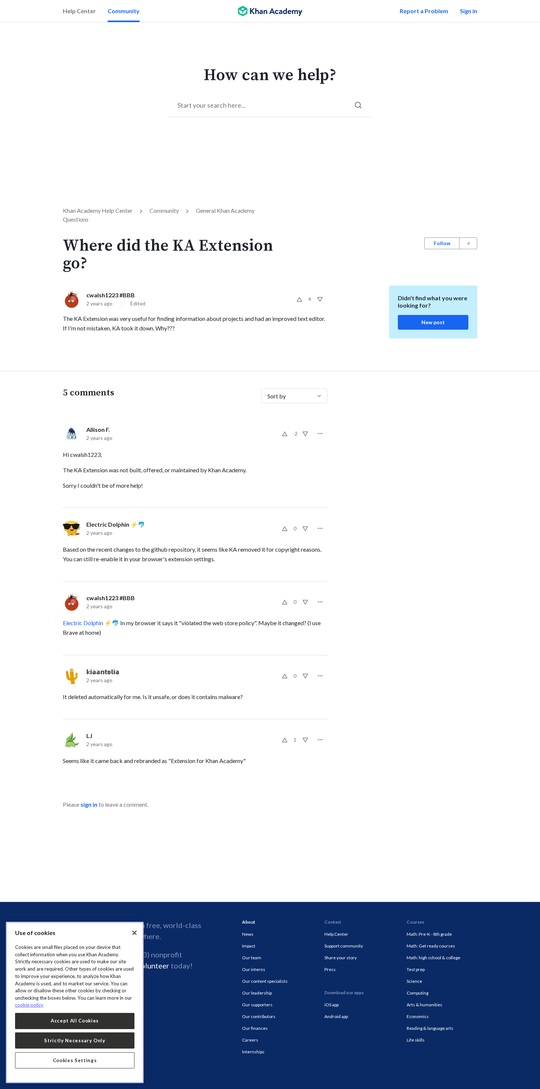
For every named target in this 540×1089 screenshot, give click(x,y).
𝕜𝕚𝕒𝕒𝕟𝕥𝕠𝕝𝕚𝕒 (102, 671)
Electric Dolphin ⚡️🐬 (115, 524)
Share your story (340, 957)
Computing (417, 993)
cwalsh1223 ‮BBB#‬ (110, 294)
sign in (88, 804)
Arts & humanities (424, 1004)
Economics (418, 1016)
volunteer (153, 965)
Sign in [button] (468, 10)
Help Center (79, 10)
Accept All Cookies (75, 1021)
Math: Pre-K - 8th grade (429, 934)
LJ (89, 735)
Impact (248, 946)
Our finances (255, 1028)
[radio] (299, 299)
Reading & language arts (430, 1028)
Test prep (416, 969)
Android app (336, 1016)
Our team (251, 957)
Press (330, 969)
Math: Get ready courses (431, 946)
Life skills (416, 1040)
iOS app (331, 1004)
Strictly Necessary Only (74, 1040)
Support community (343, 946)
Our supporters (257, 1004)
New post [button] (433, 322)
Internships (253, 1051)
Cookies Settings (75, 1060)
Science (414, 981)
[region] (75, 1002)
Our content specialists (265, 981)
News (247, 934)
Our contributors (259, 1016)
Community (124, 10)
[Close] (134, 933)
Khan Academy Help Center (98, 210)
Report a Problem (424, 10)
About (248, 922)
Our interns (253, 969)
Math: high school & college (433, 957)
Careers (250, 1040)
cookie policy (29, 1005)
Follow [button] (442, 243)
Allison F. (98, 429)
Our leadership (257, 993)
